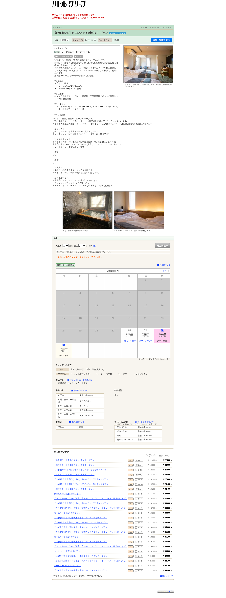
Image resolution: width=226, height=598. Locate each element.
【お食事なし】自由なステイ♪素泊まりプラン (74, 460)
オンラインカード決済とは (81, 380)
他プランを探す (129, 341)
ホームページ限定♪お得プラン (67, 494)
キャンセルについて (145, 422)
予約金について (78, 422)
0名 (94, 246)
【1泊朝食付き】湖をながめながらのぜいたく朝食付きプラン (81, 470)
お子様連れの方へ (80, 390)
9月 (164, 271)
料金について (164, 265)
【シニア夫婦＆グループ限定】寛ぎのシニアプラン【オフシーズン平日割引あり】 (90, 498)
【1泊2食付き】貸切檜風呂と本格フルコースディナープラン (80, 518)
